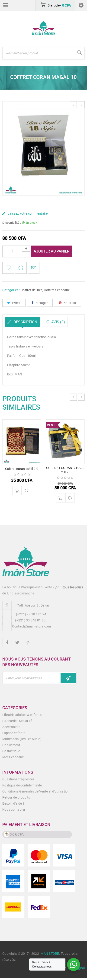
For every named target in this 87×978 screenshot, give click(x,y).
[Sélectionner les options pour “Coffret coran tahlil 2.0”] (17, 490)
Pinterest (69, 303)
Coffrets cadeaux (57, 290)
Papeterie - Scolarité (17, 721)
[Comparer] (26, 490)
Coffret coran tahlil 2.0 (22, 469)
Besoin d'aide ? (13, 803)
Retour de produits (16, 797)
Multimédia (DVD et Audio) (22, 739)
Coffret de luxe (31, 290)
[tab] (22, 322)
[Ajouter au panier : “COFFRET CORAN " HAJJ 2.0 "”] (60, 497)
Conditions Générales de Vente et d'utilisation (36, 791)
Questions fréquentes (18, 779)
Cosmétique (11, 751)
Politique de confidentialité (22, 785)
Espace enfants (14, 733)
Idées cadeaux (13, 757)
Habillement (11, 745)
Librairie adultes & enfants (22, 715)
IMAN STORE (49, 953)
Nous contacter (14, 809)
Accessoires (11, 727)
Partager (41, 303)
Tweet (15, 303)
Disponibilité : (11, 222)
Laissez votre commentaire (27, 213)
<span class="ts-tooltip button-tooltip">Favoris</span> (8, 268)
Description (24, 322)
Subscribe (68, 678)
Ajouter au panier (51, 251)
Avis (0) (57, 322)
